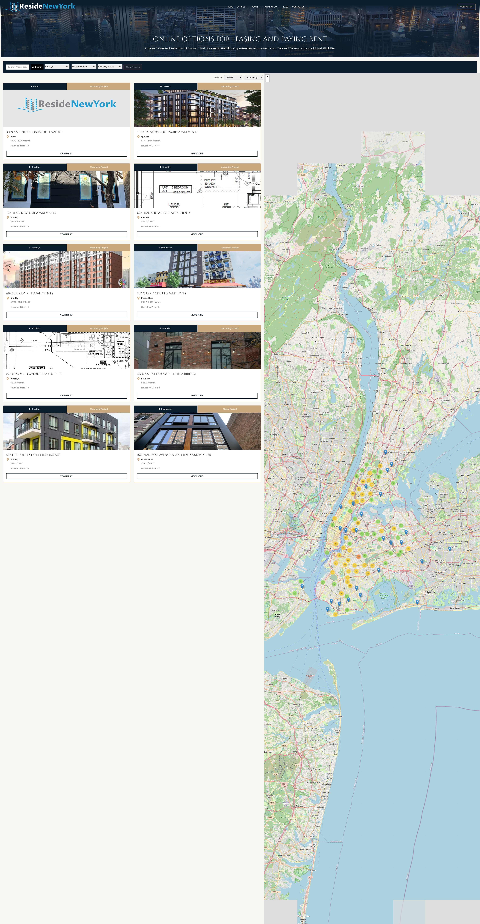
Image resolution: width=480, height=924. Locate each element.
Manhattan (147, 298)
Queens (145, 136)
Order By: (218, 78)
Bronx (13, 136)
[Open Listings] (247, 7)
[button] (449, 549)
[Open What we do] (278, 7)
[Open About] (259, 7)
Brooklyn (14, 217)
